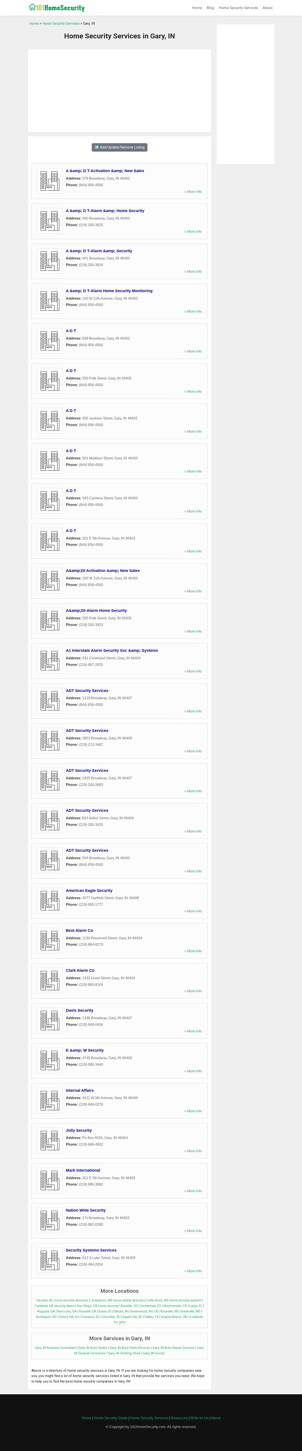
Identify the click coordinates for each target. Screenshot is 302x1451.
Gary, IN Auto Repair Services (174, 1348)
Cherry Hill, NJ (69, 1317)
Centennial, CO (150, 1306)
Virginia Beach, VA (174, 1317)
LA (156, 1311)
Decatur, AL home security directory (62, 1300)
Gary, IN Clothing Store (124, 1353)
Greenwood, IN (141, 1311)
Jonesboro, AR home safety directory (118, 1300)
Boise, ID (105, 1311)
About (268, 8)
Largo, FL (195, 1306)
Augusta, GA (46, 1311)
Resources (179, 1418)
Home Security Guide (111, 1418)
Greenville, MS (190, 1311)
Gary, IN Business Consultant (55, 1348)
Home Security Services (238, 8)
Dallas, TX (152, 1317)
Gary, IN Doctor (154, 1353)
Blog (210, 8)
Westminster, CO (175, 1306)
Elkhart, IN (120, 1311)
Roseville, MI (169, 1311)
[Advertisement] (119, 91)
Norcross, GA (67, 1311)
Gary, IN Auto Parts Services (130, 1348)
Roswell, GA (87, 1311)
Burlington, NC (46, 1317)
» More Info (193, 192)
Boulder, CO (129, 1306)
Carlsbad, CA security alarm (55, 1306)
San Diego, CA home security (98, 1306)
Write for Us (199, 1418)
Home (197, 8)
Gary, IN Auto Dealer (92, 1348)
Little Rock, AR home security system (174, 1300)
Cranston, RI (90, 1317)
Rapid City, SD (132, 1317)
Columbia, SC (110, 1317)
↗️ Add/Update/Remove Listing (120, 147)
